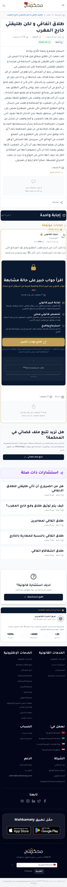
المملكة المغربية (55, 733)
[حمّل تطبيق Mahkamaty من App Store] (19, 830)
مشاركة (56, 202)
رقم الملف (28, 692)
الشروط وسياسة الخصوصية (53, 782)
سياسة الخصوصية (24, 881)
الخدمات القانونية (58, 659)
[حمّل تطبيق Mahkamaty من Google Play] (47, 830)
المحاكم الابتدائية (25, 676)
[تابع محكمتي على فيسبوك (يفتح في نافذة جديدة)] (45, 801)
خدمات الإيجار (26, 718)
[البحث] (4, 6)
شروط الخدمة (10, 881)
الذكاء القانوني (59, 776)
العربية (39, 871)
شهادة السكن (26, 713)
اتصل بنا (28, 771)
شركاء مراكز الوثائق (57, 771)
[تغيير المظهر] (12, 865)
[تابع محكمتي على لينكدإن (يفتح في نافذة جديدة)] (33, 801)
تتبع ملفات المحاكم (24, 665)
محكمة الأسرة (26, 687)
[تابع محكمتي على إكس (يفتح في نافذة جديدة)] (39, 801)
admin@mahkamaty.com (20, 776)
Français (28, 871)
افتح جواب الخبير (31, 342)
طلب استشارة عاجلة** (33, 368)
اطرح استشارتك (35, 597)
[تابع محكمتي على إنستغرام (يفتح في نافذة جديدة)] (28, 801)
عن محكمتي (60, 765)
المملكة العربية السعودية (52, 739)
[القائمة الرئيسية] (63, 5)
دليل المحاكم (26, 670)
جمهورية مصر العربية (53, 750)
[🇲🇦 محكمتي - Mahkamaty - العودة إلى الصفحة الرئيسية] (33, 5)
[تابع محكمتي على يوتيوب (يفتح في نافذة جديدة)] (22, 801)
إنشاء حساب (27, 733)
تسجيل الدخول (26, 739)
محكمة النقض (26, 698)
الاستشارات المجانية (56, 676)
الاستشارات (60, 670)
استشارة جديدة (58, 665)
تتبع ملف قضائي (35, 457)
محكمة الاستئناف (24, 681)
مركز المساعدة (25, 765)
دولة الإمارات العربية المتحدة (51, 744)
